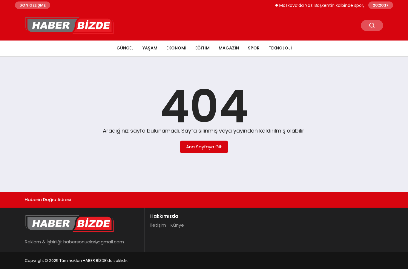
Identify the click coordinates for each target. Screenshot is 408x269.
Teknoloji (280, 48)
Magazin (229, 48)
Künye (177, 225)
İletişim (158, 225)
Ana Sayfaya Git (204, 147)
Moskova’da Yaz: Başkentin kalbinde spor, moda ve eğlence (338, 5)
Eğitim (202, 48)
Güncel (125, 48)
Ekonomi (176, 48)
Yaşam (149, 48)
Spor (254, 48)
